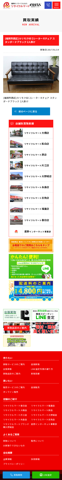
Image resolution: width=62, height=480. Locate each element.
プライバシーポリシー (14, 463)
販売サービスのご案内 (14, 387)
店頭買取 (35, 364)
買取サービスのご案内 (14, 364)
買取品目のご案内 (12, 373)
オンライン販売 (10, 391)
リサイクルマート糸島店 (15, 419)
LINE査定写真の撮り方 (42, 368)
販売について (37, 440)
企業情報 (7, 459)
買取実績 (35, 373)
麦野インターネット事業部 (44, 424)
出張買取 (7, 368)
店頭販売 (35, 387)
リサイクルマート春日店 (15, 405)
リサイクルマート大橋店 (15, 410)
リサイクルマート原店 (42, 410)
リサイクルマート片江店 (15, 414)
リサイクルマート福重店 (43, 405)
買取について (9, 440)
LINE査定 (47, 474)
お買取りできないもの (14, 445)
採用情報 (35, 459)
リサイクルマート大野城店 (44, 414)
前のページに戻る (28, 111)
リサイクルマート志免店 (43, 419)
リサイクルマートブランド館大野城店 (16, 426)
